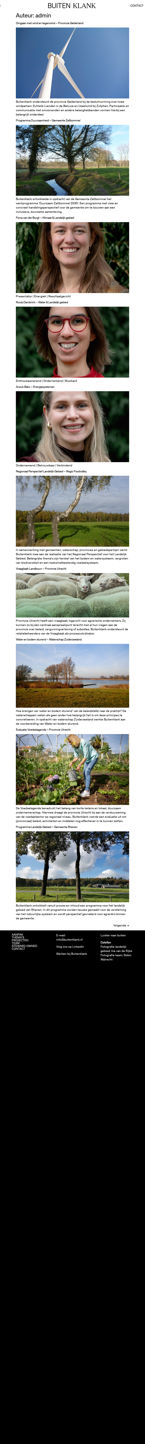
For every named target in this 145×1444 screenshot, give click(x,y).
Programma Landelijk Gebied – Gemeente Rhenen (46, 827)
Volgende (121, 925)
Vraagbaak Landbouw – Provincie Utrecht (41, 569)
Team (16, 943)
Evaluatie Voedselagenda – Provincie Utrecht (43, 730)
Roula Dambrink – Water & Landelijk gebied (42, 302)
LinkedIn (78, 947)
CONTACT (137, 6)
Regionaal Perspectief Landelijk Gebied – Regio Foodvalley (51, 471)
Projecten (20, 940)
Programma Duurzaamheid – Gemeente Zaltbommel (48, 120)
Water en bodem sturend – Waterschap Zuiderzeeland (49, 639)
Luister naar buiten (113, 935)
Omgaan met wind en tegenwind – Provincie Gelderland (49, 23)
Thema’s (18, 937)
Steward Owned (24, 946)
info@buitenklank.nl (69, 939)
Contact (18, 948)
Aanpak (17, 934)
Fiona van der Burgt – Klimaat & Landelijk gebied (45, 218)
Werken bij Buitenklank (71, 954)
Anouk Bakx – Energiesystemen (35, 387)
